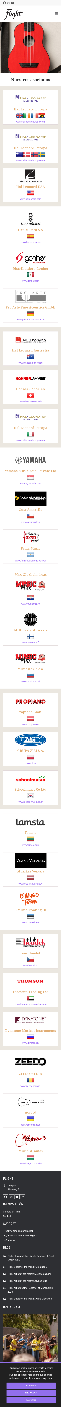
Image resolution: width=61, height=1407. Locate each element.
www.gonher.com (30, 280)
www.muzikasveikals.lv (30, 883)
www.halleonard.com (30, 199)
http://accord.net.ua (30, 1124)
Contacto (7, 1216)
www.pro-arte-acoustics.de (31, 319)
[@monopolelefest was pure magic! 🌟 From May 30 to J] (30, 1341)
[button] (56, 13)
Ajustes (31, 1399)
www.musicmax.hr (30, 603)
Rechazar (31, 1392)
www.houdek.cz (31, 965)
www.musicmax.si (30, 681)
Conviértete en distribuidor (19, 1231)
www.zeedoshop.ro (30, 1086)
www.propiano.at (30, 724)
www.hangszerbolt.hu (31, 1163)
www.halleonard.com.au (30, 362)
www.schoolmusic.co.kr (31, 801)
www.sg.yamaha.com (30, 483)
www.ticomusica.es (31, 242)
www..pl (30, 763)
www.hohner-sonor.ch (31, 401)
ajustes (48, 1378)
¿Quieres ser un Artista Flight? (21, 1235)
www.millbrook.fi (30, 642)
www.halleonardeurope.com (30, 121)
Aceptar (31, 1385)
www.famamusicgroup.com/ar (30, 560)
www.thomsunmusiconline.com (30, 1004)
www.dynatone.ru (30, 1043)
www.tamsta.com (30, 845)
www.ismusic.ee (30, 922)
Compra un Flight (11, 1211)
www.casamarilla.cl (30, 522)
